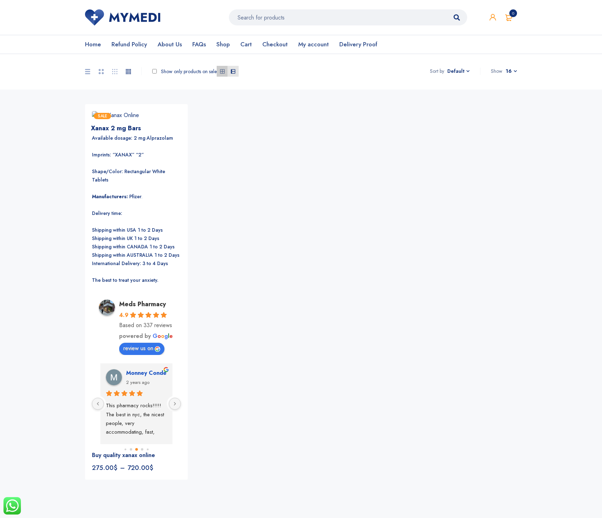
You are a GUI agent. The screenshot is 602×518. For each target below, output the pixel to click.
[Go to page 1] (131, 449)
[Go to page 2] (136, 449)
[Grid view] (222, 71)
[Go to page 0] (125, 449)
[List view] (232, 71)
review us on (138, 348)
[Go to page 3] (142, 449)
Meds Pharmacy (142, 304)
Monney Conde (146, 373)
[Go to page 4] (147, 449)
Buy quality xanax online (123, 455)
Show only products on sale (188, 71)
